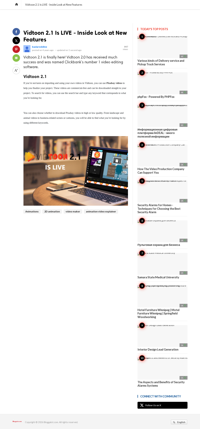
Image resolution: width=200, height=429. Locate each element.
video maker (73, 211)
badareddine (39, 46)
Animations (32, 211)
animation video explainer (101, 211)
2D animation (52, 211)
